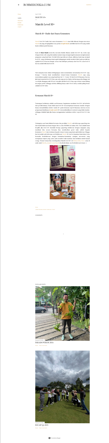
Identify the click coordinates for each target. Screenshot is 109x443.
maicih (19, 27)
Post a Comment (43, 345)
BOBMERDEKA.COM (37, 5)
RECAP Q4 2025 (41, 425)
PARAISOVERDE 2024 (44, 342)
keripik (19, 22)
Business (20, 20)
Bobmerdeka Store (79, 141)
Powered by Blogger (55, 438)
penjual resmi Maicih (53, 143)
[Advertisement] (62, 268)
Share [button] (19, 14)
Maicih (37, 41)
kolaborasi (20, 25)
